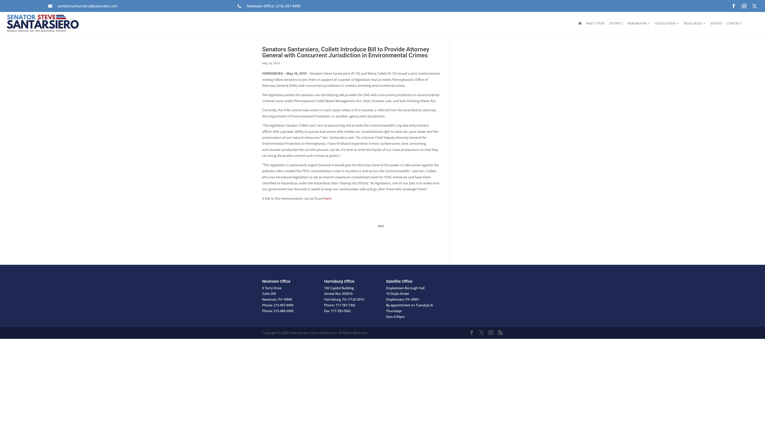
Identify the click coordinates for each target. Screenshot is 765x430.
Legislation (665, 23)
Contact (734, 23)
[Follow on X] (754, 6)
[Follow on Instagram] (744, 6)
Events (716, 23)
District (616, 23)
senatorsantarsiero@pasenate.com (87, 6)
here (327, 198)
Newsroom (637, 23)
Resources (693, 23)
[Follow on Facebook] (733, 6)
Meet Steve (595, 23)
